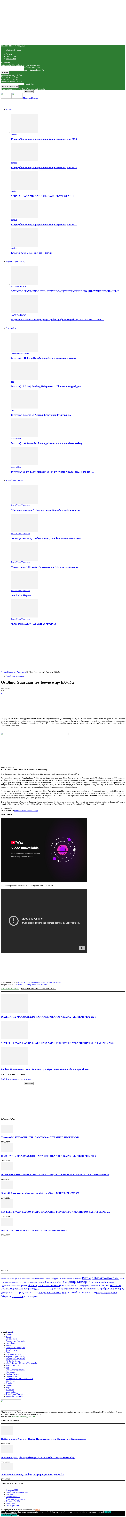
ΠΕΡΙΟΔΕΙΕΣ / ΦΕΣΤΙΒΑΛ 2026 (19, 1379)
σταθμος (9, 1385)
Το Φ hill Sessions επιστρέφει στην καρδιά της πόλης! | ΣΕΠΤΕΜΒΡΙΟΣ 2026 (40, 1193)
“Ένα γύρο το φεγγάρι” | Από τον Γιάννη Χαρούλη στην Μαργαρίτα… (46, 510)
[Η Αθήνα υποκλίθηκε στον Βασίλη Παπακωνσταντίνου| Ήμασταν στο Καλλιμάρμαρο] (7, 1434)
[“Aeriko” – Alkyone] (24, 588)
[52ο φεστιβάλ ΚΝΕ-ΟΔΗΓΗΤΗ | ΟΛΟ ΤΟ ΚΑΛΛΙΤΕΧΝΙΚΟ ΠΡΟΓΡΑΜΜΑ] (7, 1132)
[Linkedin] (41, 700)
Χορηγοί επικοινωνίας (14, 1396)
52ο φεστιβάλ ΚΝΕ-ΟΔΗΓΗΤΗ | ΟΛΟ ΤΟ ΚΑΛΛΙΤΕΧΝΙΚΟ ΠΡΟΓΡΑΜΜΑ (40, 1137)
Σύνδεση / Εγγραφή (13, 50)
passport (48, 1278)
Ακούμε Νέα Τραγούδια (15, 1341)
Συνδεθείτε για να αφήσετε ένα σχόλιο (16, 1079)
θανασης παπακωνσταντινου (44, 1285)
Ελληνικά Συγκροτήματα (15, 1348)
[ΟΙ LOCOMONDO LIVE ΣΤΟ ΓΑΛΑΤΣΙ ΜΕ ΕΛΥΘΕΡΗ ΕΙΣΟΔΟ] (7, 1226)
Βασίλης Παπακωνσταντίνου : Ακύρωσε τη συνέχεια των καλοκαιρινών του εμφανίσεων (45, 1069)
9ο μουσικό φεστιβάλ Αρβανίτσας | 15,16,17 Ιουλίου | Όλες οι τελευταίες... (38, 1457)
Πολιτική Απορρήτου (9, 77)
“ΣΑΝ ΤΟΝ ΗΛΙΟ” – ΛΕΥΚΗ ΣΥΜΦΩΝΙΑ (33, 624)
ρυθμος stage (108, 1288)
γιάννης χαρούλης (99, 1281)
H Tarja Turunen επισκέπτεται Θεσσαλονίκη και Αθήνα (39, 982)
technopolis (64, 1278)
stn (58, 1278)
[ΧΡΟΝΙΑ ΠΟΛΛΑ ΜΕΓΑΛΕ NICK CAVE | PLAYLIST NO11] (24, 189)
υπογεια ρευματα (103, 1293)
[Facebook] (5, 700)
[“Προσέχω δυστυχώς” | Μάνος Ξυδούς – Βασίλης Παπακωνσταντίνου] (24, 531)
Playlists (9, 109)
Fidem (37, 1510)
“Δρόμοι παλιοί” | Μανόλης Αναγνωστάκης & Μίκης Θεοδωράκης (44, 567)
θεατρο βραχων (85, 1285)
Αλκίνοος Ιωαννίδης (74, 1278)
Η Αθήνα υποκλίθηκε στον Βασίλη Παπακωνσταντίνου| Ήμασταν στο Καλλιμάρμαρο (44, 1439)
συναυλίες (74, 1292)
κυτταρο (11, 1288)
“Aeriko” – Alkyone (21, 595)
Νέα (12, 382)
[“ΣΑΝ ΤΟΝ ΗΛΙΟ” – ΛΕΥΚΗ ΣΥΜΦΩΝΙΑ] (24, 617)
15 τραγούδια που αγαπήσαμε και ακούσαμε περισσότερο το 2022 (44, 167)
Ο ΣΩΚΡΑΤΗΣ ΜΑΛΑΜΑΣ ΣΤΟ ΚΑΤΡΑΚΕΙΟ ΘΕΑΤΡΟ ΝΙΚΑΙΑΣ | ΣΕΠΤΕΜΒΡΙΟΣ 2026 (48, 1017)
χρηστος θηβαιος (31, 1296)
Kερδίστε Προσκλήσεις (15, 261)
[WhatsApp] (32, 700)
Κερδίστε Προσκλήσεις (15, 1356)
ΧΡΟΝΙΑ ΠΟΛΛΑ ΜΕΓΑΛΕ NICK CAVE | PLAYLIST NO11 (42, 196)
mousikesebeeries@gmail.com (23, 1416)
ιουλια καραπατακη (100, 1285)
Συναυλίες (10, 1390)
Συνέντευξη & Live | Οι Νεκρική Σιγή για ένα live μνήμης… (41, 415)
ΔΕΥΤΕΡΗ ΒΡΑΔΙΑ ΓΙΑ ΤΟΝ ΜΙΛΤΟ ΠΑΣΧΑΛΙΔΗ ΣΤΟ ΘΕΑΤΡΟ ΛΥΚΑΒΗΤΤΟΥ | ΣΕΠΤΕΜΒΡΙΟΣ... (55, 1212)
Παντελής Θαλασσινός (38, 1282)
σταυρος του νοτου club (50, 1292)
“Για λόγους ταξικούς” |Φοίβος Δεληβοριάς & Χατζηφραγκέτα (32, 1474)
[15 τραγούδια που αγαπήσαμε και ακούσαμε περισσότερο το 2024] (24, 132)
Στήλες (8, 1387)
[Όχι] (18, 1515)
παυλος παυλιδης (75, 1288)
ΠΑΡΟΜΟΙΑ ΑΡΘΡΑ (10, 988)
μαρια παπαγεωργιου (44, 1289)
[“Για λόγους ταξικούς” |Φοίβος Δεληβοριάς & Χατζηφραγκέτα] (7, 1470)
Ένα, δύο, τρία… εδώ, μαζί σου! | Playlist (31, 253)
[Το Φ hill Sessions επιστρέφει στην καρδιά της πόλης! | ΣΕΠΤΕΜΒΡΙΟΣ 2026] (7, 1188)
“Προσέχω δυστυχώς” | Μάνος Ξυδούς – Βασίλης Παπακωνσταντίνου (46, 538)
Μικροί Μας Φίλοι (13, 1365)
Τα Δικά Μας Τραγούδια (15, 480)
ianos (24, 1278)
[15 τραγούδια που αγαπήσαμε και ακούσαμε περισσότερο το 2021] (24, 217)
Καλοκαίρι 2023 (17, 1282)
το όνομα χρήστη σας (32, 67)
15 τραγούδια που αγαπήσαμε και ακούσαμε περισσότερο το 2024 (44, 139)
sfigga (54, 1278)
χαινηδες (18, 1296)
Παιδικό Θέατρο (12, 1374)
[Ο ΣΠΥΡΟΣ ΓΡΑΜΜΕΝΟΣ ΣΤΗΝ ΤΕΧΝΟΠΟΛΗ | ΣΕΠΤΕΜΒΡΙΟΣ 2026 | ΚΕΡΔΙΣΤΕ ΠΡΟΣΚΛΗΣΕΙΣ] (24, 284)
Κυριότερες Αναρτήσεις (20, 353)
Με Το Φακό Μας (13, 1361)
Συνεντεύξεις (11, 328)
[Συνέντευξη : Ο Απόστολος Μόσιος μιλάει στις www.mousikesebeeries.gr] (24, 436)
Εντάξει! (107, 1512)
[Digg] (51, 700)
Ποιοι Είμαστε (11, 56)
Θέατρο (122, 1278)
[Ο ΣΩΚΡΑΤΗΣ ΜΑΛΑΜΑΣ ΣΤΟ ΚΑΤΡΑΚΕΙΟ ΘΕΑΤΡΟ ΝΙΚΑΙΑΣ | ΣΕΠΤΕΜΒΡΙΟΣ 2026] (14, 1012)
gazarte (18, 1278)
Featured (9, 1332)
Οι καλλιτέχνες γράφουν (15, 1370)
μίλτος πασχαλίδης (26, 1288)
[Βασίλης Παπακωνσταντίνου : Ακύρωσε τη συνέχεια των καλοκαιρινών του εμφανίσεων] (14, 1064)
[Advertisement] (63, 644)
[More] (59, 700)
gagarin (12, 1278)
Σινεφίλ (9, 1383)
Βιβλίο (8, 1345)
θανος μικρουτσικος (70, 1285)
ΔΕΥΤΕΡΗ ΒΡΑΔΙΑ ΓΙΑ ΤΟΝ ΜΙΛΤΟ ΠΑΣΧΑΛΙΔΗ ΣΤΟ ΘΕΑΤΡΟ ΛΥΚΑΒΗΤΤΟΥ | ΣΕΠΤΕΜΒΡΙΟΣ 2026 (57, 1043)
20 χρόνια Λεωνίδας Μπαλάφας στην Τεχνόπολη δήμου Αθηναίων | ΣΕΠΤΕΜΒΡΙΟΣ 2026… (57, 319)
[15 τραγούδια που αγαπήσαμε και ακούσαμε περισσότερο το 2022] (24, 160)
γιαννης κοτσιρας (15, 1285)
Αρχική (9, 54)
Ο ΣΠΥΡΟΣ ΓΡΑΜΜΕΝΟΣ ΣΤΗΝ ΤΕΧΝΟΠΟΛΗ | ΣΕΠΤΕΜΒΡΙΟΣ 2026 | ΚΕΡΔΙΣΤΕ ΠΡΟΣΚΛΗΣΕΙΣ (65, 291)
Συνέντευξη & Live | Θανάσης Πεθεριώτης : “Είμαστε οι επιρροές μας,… (47, 386)
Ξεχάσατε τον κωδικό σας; (11, 75)
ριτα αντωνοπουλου (92, 1289)
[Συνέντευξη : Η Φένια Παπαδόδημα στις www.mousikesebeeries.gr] (24, 351)
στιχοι (64, 1293)
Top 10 (8, 1337)
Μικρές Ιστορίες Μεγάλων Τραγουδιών (21, 1363)
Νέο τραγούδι (28, 1282)
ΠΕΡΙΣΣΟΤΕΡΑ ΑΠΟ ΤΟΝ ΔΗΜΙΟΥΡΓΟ (38, 988)
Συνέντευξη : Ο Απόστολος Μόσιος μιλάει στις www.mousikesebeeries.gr (47, 443)
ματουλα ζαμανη (59, 1288)
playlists (14, 134)
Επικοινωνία (11, 59)
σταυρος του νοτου (25, 1292)
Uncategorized (11, 1339)
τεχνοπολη (89, 1292)
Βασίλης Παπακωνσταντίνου (100, 1278)
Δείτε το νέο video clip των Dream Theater (30, 984)
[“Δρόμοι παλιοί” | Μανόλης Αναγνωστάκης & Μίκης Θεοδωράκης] (24, 560)
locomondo (30, 1278)
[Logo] (6, 98)
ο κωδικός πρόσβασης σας (34, 70)
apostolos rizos (5, 1278)
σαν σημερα (10, 1381)
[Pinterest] (23, 700)
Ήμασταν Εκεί (11, 1350)
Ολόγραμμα (10, 1372)
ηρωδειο (24, 1285)
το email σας (28, 84)
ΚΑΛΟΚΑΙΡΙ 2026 (18, 286)
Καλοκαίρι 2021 (6, 1282)
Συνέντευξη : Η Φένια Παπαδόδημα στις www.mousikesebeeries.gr (44, 358)
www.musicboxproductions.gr (26, 811)
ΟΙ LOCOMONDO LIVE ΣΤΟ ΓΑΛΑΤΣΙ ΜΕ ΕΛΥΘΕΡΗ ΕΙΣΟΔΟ (35, 1230)
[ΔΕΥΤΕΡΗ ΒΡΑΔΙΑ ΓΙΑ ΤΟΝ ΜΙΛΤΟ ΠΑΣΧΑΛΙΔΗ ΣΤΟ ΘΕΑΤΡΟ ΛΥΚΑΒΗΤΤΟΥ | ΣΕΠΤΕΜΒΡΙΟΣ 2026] (14, 1038)
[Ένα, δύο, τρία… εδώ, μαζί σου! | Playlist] (24, 246)
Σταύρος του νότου (53, 1282)
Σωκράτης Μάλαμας (76, 1282)
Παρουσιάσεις (11, 1376)
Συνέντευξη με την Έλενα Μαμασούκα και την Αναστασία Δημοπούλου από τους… (52, 471)
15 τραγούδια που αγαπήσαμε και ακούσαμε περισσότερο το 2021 (44, 224)
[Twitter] (14, 700)
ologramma (39, 1278)
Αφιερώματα (11, 1343)
